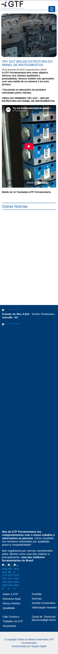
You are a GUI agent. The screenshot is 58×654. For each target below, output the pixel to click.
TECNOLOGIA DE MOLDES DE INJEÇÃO (26, 295)
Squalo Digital (38, 646)
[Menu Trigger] (51, 9)
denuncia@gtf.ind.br (44, 619)
